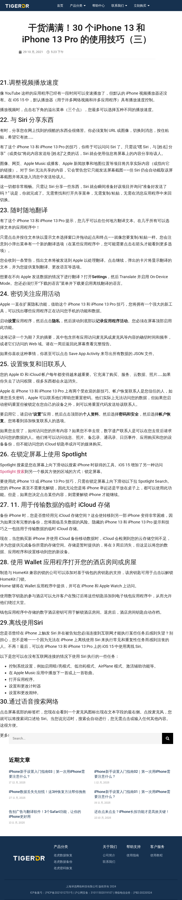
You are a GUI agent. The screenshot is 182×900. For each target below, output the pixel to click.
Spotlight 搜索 (12, 471)
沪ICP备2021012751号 (59, 892)
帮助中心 (98, 6)
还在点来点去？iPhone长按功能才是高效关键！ (131, 812)
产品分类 (76, 6)
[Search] (167, 738)
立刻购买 (140, 6)
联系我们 (117, 6)
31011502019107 (102, 892)
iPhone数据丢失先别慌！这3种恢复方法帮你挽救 (47, 792)
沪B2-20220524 (142, 892)
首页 (60, 6)
